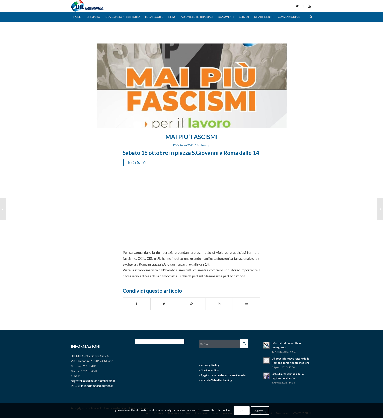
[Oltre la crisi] (3, 209)
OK (241, 410)
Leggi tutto (260, 410)
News (203, 145)
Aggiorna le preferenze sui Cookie (223, 375)
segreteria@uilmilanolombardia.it (93, 380)
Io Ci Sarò (137, 162)
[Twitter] (297, 6)
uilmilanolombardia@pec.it (95, 385)
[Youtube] (309, 6)
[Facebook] (303, 6)
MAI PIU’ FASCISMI (191, 136)
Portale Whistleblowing (216, 380)
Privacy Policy (210, 365)
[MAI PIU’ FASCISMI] (191, 85)
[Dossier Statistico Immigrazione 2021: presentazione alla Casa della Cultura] (380, 209)
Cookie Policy (209, 370)
